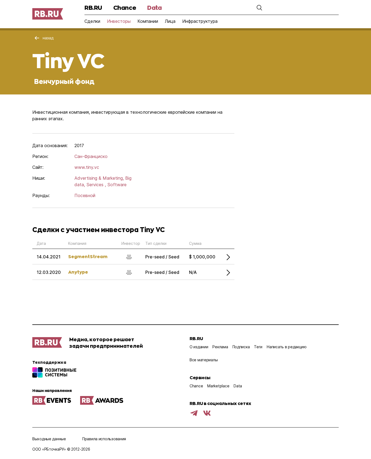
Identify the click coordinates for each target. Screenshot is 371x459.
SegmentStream (88, 256)
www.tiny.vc (86, 167)
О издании (199, 346)
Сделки (92, 21)
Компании (147, 21)
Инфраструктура (200, 21)
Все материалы (204, 359)
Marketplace (218, 386)
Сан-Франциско (91, 156)
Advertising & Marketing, (99, 178)
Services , (96, 184)
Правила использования (104, 438)
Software (117, 184)
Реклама (220, 346)
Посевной (84, 195)
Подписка (241, 346)
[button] (259, 7)
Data (154, 7)
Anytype (78, 272)
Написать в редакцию (287, 346)
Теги (258, 346)
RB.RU (93, 7)
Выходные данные (49, 438)
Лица (170, 21)
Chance (124, 7)
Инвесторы (119, 21)
